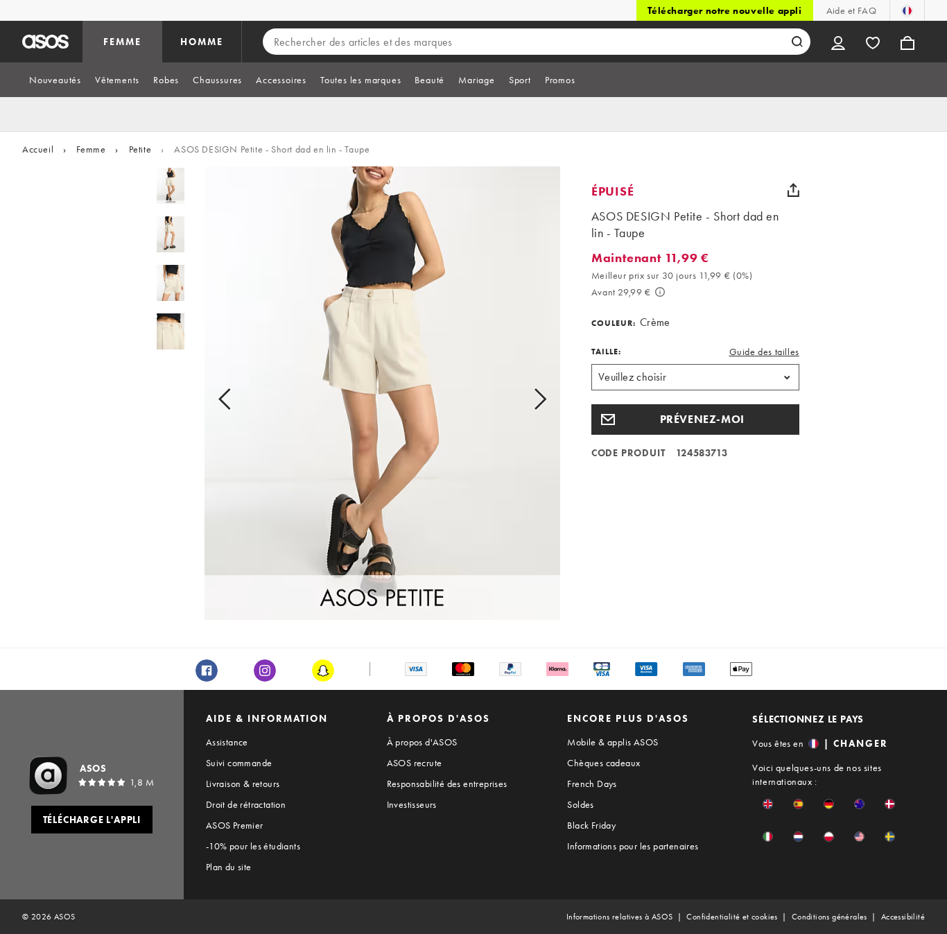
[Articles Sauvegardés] (872, 41)
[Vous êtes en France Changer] (907, 10)
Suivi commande (239, 762)
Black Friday (591, 825)
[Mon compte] (838, 41)
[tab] (55, 79)
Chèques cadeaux (603, 762)
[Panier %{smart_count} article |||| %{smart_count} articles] (907, 41)
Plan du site (229, 867)
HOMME (201, 41)
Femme (90, 149)
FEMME (122, 41)
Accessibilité (903, 916)
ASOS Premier (234, 825)
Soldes (580, 804)
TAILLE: (606, 351)
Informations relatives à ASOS (619, 916)
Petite (140, 149)
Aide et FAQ (851, 10)
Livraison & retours (243, 783)
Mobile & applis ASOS (612, 742)
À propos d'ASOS (422, 742)
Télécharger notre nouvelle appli (724, 10)
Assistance (227, 742)
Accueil (37, 149)
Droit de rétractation (246, 804)
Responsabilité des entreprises (447, 783)
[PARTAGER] (794, 190)
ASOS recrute (414, 762)
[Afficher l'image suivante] (524, 399)
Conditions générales (829, 916)
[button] (695, 419)
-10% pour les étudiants (253, 846)
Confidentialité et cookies (731, 916)
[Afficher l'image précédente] (240, 399)
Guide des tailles (764, 351)
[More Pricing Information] (660, 292)
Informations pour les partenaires (632, 846)
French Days (591, 783)
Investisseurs (412, 804)
